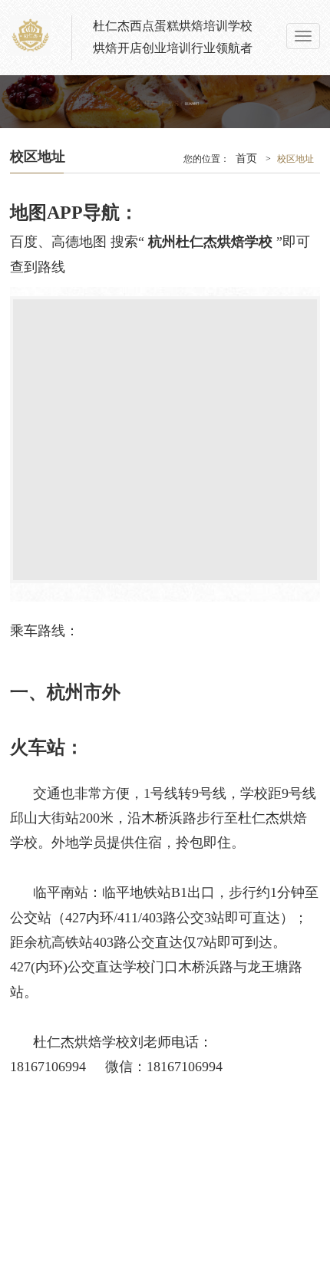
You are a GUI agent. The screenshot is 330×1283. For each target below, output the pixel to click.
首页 (246, 158)
